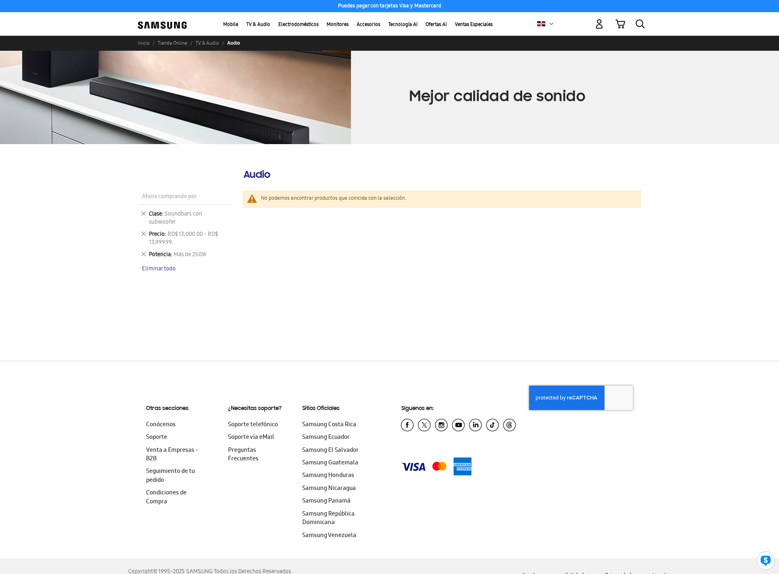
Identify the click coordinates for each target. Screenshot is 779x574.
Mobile (230, 25)
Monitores (338, 25)
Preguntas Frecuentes (243, 455)
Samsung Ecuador (326, 437)
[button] (551, 23)
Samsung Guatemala (330, 463)
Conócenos (161, 425)
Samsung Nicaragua (329, 489)
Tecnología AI (402, 25)
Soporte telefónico (253, 425)
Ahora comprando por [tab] (169, 197)
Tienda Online (172, 43)
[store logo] (162, 19)
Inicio (143, 43)
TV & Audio (258, 25)
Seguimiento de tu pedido (170, 476)
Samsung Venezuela (329, 536)
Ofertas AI (436, 25)
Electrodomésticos (298, 25)
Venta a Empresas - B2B (172, 455)
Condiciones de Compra (166, 497)
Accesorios (368, 25)
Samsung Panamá (326, 501)
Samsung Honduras (328, 476)
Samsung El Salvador (330, 450)
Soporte (156, 437)
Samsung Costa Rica (329, 425)
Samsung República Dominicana (328, 518)
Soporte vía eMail (251, 437)
